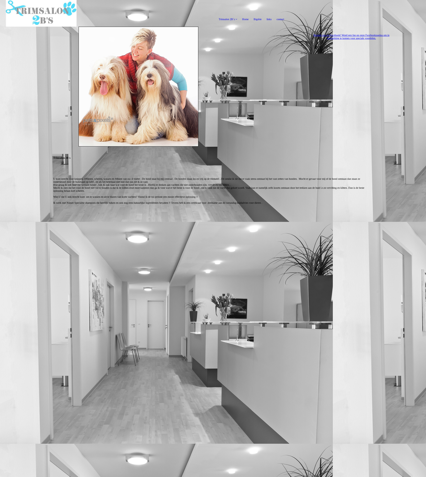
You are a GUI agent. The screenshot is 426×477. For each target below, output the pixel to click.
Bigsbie (258, 19)
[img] (38, 13)
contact (280, 19)
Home (245, 19)
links (269, 19)
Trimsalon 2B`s (227, 19)
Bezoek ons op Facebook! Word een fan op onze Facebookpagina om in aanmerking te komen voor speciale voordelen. (351, 37)
